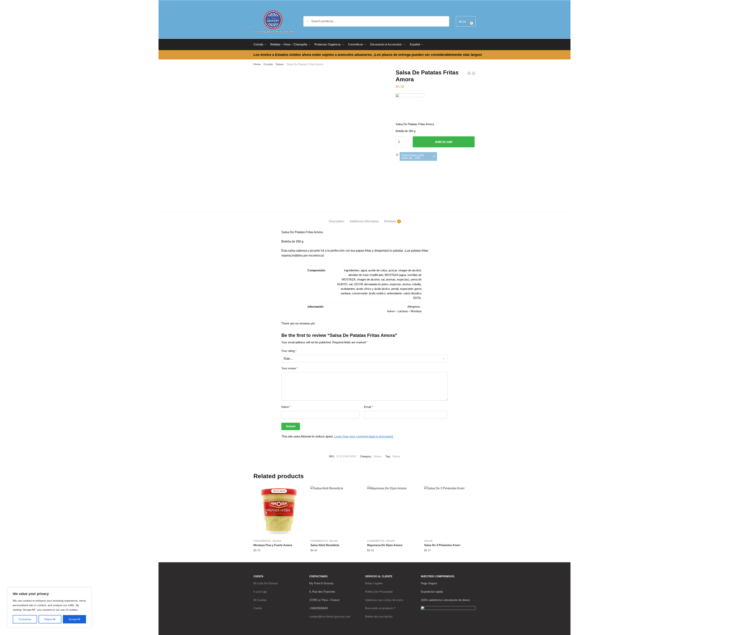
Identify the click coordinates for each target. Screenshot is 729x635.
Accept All (74, 619)
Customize (25, 619)
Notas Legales (374, 583)
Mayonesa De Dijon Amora (384, 545)
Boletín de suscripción (378, 616)
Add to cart (443, 142)
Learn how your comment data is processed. (364, 436)
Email (368, 406)
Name (286, 406)
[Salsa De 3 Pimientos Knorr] (449, 511)
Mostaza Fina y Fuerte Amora (272, 545)
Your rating (289, 350)
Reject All (49, 619)
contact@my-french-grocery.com (329, 616)
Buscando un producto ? (380, 608)
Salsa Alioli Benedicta (324, 545)
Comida (268, 64)
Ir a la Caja (260, 591)
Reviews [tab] (390, 221)
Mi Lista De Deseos (265, 583)
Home (257, 64)
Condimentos (262, 541)
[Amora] (410, 107)
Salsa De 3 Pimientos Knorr (442, 545)
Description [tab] (336, 221)
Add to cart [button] (336, 557)
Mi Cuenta (259, 600)
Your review (289, 368)
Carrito (257, 608)
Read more (279, 557)
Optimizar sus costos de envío (384, 600)
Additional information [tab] (364, 221)
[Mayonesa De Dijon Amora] (392, 511)
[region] (49, 607)
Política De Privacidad (378, 591)
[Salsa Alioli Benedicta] (336, 511)
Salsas (280, 64)
